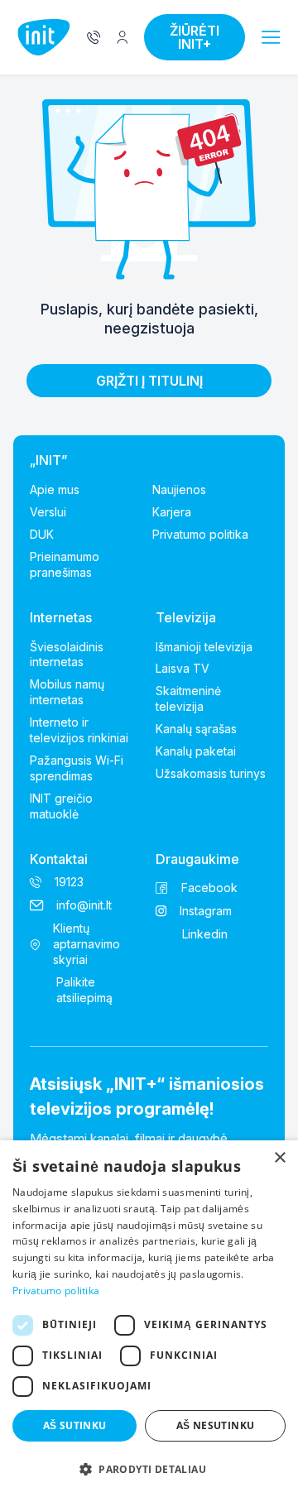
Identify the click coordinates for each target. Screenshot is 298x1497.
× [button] (279, 1158)
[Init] (43, 37)
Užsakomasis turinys (211, 773)
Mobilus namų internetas (67, 692)
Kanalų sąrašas (196, 729)
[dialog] (149, 1318)
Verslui (48, 512)
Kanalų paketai (196, 751)
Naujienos (179, 489)
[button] (271, 38)
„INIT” (48, 460)
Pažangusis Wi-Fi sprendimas (76, 768)
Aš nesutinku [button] (215, 1425)
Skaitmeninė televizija (188, 698)
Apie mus (54, 489)
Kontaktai (59, 859)
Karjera (171, 512)
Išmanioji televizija (204, 647)
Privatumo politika (200, 534)
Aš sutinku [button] (75, 1425)
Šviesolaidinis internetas (66, 654)
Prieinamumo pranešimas (64, 564)
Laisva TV (182, 668)
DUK (42, 534)
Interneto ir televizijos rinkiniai (79, 730)
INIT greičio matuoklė (61, 806)
